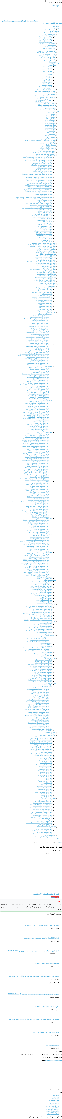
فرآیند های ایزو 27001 (46, 657)
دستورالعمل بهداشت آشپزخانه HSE (43, 673)
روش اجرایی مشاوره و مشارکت (40, 380)
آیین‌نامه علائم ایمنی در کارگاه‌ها (44, 201)
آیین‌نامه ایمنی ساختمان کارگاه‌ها (43, 175)
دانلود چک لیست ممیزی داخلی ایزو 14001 (41, 738)
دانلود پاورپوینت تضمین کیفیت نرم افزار (41, 816)
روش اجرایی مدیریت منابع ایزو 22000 (39, 558)
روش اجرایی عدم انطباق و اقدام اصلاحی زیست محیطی (34, 354)
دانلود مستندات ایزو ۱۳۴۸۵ (45, 295)
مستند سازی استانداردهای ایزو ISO (43, 95)
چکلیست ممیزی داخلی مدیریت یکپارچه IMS (40, 741)
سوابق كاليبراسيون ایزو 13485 (41, 692)
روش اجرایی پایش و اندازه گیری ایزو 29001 (37, 484)
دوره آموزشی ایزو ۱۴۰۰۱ (45, 38)
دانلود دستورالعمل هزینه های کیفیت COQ (38, 430)
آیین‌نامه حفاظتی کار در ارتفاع (44, 192)
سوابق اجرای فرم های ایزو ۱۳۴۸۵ (40, 720)
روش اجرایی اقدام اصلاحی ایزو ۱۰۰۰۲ (38, 527)
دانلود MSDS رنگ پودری (46, 772)
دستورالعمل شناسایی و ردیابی (44, 600)
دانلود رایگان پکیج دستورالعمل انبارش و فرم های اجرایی (41, 261)
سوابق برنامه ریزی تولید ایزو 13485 (39, 693)
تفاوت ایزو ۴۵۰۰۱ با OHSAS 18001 (46, 52)
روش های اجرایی (51, 312)
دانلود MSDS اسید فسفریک (45, 758)
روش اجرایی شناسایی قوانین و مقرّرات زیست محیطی (34, 358)
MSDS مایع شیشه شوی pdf (44, 237)
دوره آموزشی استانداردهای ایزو (47, 35)
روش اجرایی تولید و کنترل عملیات (40, 334)
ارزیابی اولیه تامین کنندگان (48, 146)
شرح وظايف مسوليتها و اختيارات (43, 821)
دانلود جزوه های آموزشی (49, 798)
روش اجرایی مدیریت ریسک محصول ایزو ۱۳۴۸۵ (36, 441)
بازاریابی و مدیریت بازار (49, 48)
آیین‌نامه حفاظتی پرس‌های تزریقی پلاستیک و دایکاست (38, 189)
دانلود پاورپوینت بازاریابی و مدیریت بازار (41, 815)
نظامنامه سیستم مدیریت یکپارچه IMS (42, 610)
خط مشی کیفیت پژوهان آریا (48, 29)
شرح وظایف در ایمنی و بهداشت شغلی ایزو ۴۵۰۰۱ (39, 823)
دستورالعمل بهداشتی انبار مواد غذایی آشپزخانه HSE (38, 670)
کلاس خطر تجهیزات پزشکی (48, 57)
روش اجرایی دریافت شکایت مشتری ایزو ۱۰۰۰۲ (36, 520)
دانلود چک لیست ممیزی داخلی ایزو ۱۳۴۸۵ (41, 746)
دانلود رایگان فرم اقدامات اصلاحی (46, 281)
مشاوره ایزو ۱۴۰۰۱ (47, 68)
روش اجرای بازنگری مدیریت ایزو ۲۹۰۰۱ (38, 483)
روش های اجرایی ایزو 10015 (44, 578)
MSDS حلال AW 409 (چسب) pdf (43, 231)
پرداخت (57, 840)
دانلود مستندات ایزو (53, 1100)
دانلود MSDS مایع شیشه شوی (44, 787)
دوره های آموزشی (54, 31)
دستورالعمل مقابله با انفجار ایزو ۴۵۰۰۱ (38, 395)
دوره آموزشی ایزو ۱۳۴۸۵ (45, 42)
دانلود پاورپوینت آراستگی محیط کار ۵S (42, 812)
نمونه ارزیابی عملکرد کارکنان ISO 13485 (38, 723)
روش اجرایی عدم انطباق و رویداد (40, 372)
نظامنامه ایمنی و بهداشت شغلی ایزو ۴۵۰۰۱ (40, 607)
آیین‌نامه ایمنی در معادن (46, 172)
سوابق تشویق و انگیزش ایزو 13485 (40, 696)
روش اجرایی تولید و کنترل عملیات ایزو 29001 (37, 489)
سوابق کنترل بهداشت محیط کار (40, 726)
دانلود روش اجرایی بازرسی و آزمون (39, 317)
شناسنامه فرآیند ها (51, 635)
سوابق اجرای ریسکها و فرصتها (44, 730)
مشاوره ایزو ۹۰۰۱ (47, 66)
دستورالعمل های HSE (50, 658)
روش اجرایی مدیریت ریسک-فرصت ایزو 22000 (36, 561)
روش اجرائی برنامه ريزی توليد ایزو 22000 (38, 553)
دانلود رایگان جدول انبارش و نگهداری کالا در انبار (43, 269)
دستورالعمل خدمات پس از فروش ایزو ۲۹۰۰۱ (37, 512)
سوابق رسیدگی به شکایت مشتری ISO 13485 (37, 709)
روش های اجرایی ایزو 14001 (44, 344)
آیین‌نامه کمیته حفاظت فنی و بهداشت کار (41, 205)
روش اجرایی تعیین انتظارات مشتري (39, 538)
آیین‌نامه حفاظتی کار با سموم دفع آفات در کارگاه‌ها (38, 191)
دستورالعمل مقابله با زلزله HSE (43, 661)
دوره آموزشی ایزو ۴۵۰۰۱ (45, 40)
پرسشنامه (53, 827)
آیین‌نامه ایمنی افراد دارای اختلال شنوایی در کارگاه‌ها (38, 160)
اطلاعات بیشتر (55, 897)
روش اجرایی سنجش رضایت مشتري (39, 537)
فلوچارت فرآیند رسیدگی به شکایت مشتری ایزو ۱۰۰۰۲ (34, 647)
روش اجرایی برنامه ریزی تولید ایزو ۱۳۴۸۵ (38, 464)
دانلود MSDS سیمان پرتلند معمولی (43, 767)
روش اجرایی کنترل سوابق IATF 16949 (38, 417)
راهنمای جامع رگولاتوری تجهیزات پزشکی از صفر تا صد (41, 925)
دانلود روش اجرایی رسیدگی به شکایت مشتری (37, 341)
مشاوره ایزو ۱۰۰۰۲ (47, 74)
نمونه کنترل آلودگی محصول (41, 710)
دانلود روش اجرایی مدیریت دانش (40, 315)
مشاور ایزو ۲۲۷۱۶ (51, 137)
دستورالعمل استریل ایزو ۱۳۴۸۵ (40, 475)
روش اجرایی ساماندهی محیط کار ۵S (39, 404)
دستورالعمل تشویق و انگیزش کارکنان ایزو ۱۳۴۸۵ (36, 470)
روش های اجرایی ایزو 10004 (44, 533)
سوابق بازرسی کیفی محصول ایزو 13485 (38, 704)
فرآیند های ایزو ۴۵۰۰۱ (46, 644)
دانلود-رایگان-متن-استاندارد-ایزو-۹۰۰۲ (46, 249)
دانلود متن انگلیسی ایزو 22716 (48, 254)
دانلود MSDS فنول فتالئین (45, 766)
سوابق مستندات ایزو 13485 (45, 686)
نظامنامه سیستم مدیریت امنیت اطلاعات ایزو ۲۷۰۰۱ (38, 620)
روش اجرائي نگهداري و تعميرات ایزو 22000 (37, 575)
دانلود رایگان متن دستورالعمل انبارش (46, 263)
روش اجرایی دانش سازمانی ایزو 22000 (38, 570)
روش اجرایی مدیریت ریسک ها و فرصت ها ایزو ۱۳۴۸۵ (34, 446)
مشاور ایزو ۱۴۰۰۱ (51, 115)
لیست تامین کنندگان (50, 145)
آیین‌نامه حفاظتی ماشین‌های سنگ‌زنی (42, 195)
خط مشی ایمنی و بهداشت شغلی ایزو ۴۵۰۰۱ (40, 627)
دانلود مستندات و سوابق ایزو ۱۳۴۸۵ (42, 298)
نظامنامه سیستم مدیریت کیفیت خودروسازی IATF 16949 (37, 613)
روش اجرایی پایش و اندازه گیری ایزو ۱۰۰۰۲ (37, 524)
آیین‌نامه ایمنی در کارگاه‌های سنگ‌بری (42, 171)
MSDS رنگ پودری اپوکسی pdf (44, 232)
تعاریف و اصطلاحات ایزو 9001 (48, 54)
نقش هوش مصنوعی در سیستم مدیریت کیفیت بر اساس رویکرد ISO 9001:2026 (33, 951)
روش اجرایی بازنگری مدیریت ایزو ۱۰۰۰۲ (38, 530)
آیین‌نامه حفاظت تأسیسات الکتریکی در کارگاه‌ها (39, 186)
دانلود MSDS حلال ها (46, 776)
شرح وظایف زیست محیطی (45, 824)
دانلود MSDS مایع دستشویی (45, 789)
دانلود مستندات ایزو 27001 (45, 309)
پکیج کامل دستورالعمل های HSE (43, 300)
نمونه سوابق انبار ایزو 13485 (41, 721)
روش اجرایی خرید (44, 335)
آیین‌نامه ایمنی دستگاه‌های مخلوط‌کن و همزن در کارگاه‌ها (37, 174)
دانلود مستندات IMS (47, 294)
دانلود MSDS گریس (47, 790)
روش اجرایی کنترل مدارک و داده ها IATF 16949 (36, 415)
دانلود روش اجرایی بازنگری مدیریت (39, 343)
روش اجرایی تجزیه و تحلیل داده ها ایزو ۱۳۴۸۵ (37, 457)
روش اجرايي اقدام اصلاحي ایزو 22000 (39, 557)
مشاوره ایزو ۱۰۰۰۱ (47, 72)
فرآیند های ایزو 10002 (46, 646)
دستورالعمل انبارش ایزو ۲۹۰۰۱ (40, 517)
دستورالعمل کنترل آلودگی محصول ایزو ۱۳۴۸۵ (36, 466)
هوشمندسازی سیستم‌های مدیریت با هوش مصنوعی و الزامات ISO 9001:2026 (34, 976)
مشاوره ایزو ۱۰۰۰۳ (47, 75)
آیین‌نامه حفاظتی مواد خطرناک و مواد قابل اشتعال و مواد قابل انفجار (34, 197)
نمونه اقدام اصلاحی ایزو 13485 (41, 716)
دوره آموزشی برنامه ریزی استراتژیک (46, 43)
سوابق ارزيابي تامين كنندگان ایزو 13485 (38, 707)
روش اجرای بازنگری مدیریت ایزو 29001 (38, 495)
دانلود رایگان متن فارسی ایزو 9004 (46, 251)
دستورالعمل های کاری (50, 580)
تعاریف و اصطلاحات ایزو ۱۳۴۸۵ (47, 55)
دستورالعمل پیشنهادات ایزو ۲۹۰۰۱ (40, 515)
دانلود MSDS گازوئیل (46, 795)
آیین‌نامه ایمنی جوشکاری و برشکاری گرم (41, 165)
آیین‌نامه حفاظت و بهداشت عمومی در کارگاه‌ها (40, 188)
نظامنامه (53, 604)
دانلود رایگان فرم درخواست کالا (47, 267)
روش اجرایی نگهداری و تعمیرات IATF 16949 (37, 403)
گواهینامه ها (52, 62)
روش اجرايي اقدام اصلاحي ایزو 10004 (39, 547)
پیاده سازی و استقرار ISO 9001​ (44, 98)
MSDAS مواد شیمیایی (50, 756)
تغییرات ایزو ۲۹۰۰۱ (50, 135)
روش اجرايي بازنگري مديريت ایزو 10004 (38, 550)
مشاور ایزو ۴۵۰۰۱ (51, 117)
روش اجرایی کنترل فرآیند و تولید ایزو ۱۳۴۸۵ (37, 437)
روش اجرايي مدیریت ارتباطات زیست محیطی (37, 352)
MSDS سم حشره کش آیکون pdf (43, 214)
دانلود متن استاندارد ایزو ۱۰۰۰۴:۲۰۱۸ (42, 836)
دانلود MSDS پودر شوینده (45, 781)
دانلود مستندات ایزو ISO (52, 284)
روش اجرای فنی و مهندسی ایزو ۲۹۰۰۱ (38, 500)
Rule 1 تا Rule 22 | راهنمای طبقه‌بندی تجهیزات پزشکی (41, 938)
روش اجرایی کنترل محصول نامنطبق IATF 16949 (36, 412)
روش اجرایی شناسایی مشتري (41, 535)
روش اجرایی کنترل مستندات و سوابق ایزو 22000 (36, 572)
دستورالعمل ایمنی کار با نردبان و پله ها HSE (40, 678)
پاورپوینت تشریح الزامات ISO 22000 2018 (41, 804)
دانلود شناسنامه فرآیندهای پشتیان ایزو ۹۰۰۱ (37, 641)
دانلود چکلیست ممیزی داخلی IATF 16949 (41, 743)
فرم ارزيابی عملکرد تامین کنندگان (46, 151)
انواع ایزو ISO (52, 112)
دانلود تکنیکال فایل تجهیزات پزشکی (46, 826)
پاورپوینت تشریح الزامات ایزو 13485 (42, 806)
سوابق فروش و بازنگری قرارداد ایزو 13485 (37, 701)
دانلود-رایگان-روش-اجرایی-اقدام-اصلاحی (45, 280)
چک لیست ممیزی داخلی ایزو (48, 735)
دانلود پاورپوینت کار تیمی (45, 810)
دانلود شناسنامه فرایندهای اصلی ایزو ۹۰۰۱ (37, 638)
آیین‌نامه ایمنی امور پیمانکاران (44, 162)
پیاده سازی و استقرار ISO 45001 (43, 102)
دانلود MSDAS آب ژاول (46, 763)
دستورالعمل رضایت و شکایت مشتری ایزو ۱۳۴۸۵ (36, 474)
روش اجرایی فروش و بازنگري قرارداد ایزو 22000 (36, 567)
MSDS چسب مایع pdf (46, 227)
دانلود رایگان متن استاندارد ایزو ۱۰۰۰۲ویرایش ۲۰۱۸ (42, 246)
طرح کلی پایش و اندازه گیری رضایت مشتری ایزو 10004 (34, 541)
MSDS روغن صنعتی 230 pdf (44, 220)
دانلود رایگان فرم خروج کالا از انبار (46, 264)
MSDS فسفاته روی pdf (46, 238)
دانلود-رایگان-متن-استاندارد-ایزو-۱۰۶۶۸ (45, 258)
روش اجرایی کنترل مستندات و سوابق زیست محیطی (35, 350)
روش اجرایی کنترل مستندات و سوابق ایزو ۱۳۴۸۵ (36, 452)
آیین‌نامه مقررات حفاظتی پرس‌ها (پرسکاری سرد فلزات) (37, 208)
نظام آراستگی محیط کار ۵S (45, 583)
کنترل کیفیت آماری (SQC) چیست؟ (46, 51)
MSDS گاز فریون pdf (46, 240)
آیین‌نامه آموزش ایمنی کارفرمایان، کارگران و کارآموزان (37, 157)
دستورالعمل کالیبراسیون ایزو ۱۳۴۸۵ (39, 477)
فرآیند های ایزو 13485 (46, 652)
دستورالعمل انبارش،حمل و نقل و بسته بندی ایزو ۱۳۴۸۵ (34, 478)
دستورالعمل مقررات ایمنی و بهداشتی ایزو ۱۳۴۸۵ (36, 467)
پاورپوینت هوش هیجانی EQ (45, 818)
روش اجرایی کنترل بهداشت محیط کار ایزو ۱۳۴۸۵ (36, 443)
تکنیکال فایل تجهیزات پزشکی (48, 106)
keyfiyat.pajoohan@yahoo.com (53, 1060)
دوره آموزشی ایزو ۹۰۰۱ (45, 37)
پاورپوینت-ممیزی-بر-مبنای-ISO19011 (42, 809)
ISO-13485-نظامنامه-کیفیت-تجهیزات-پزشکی (40, 617)
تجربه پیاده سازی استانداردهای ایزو (46, 109)
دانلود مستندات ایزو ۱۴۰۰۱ (45, 289)
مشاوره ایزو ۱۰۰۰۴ (47, 77)
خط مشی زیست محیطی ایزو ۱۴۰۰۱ (42, 624)
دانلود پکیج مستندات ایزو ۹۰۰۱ (44, 287)
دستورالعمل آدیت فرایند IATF (41, 421)
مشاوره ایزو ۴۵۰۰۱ (47, 69)
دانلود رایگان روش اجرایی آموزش (47, 260)
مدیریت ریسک (52, 45)
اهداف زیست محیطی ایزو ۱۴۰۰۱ (40, 349)
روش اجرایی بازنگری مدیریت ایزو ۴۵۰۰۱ (38, 390)
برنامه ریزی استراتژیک (50, 103)
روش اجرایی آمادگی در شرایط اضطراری (38, 377)
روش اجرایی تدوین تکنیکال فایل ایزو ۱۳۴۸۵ (37, 449)
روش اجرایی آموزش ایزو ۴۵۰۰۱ (40, 386)
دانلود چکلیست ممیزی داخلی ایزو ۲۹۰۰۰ (41, 753)
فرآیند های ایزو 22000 (46, 655)
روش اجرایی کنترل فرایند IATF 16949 (39, 414)
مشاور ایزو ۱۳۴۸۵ (51, 118)
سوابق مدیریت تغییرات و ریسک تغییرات (38, 706)
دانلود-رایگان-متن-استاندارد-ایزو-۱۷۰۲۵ (45, 257)
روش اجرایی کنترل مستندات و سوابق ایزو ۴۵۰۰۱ (36, 383)
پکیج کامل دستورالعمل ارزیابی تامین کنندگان (44, 152)
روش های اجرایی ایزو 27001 (44, 577)
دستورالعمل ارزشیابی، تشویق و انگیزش (41, 581)
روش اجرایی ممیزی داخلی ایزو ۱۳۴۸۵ (39, 455)
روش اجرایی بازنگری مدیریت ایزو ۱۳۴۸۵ (38, 458)
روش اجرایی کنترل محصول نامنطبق (39, 338)
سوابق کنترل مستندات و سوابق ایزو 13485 (37, 689)
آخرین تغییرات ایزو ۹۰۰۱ (45, 86)
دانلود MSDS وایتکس (46, 796)
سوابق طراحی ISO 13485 (42, 718)
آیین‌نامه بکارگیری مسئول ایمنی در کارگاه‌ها (40, 183)
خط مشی (53, 621)
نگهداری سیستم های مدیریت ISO (47, 105)
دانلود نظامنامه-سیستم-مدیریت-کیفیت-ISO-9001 (39, 606)
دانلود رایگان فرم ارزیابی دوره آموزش (45, 277)
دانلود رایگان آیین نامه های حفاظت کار (45, 155)
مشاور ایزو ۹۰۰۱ (51, 114)
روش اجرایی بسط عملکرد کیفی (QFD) (38, 401)
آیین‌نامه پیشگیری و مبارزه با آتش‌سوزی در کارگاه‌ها (38, 185)
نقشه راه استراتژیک (50, 732)
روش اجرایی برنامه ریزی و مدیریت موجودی (37, 332)
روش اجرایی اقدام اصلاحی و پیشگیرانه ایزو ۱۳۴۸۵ (35, 460)
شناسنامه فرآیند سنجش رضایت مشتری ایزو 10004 (35, 544)
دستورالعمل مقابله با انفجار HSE (43, 663)
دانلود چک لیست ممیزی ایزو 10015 (43, 755)
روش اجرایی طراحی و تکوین (41, 321)
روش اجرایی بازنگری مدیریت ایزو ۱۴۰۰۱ (38, 364)
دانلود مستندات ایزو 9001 (45, 307)
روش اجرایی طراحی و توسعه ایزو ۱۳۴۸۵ (38, 450)
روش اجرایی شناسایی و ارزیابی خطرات (38, 369)
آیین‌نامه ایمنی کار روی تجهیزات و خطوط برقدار (39, 180)
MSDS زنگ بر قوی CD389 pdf (44, 235)
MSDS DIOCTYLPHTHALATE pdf (42, 217)
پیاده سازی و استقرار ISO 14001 (43, 100)
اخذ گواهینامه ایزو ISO (53, 1114)
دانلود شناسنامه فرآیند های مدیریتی (39, 640)
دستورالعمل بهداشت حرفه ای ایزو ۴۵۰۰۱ (38, 398)
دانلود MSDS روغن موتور (45, 773)
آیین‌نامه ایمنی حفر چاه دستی (44, 166)
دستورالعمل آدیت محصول (42, 423)
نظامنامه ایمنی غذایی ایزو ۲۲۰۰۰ (43, 615)
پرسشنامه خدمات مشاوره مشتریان (46, 89)
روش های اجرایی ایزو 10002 (44, 518)
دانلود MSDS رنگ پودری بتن (45, 775)
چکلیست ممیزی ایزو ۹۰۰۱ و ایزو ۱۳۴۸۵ (41, 747)
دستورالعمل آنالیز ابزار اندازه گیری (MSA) (38, 424)
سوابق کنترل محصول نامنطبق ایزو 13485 (38, 700)
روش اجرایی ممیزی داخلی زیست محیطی (38, 363)
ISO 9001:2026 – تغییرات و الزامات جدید (46, 1032)
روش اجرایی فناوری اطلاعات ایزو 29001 (38, 497)
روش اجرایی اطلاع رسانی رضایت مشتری (38, 546)
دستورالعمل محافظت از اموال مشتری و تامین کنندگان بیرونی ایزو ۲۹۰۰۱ (29, 501)
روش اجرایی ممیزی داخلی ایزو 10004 (39, 549)
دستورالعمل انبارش (47, 597)
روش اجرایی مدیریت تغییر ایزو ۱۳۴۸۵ (39, 444)
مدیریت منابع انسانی (50, 108)
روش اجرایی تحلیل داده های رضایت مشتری (37, 540)
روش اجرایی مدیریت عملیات (41, 370)
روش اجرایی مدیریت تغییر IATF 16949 (38, 410)
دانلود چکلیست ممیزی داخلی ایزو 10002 (41, 749)
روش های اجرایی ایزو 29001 (44, 481)
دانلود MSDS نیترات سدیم (45, 784)
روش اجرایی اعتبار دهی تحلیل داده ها (39, 543)
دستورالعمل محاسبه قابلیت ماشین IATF (38, 429)
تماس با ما (56, 7)
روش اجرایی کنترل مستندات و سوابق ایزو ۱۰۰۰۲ (36, 523)
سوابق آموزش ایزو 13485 (42, 703)
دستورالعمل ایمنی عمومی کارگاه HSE (42, 681)
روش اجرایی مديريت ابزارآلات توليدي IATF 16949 (36, 409)
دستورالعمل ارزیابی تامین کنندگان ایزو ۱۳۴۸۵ (37, 480)
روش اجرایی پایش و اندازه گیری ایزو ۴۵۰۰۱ (37, 387)
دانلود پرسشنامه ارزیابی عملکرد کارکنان (41, 830)
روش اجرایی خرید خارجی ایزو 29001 (39, 487)
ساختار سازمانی (51, 820)
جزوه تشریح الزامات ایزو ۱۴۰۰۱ (43, 801)
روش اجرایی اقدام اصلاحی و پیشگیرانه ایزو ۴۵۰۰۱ (35, 374)
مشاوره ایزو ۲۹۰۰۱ (47, 78)
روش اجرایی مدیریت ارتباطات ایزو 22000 (38, 569)
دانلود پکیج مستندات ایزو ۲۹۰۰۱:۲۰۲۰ (42, 292)
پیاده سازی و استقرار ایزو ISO (48, 97)
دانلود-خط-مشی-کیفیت (46, 623)
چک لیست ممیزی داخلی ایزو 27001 (43, 744)
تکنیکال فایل (55, 1107)
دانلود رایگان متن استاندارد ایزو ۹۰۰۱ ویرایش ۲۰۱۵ (42, 243)
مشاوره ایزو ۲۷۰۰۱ (47, 83)
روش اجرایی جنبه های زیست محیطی (39, 361)
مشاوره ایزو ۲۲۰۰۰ (47, 85)
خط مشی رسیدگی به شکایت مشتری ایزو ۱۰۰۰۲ (39, 630)
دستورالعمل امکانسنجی (42, 420)
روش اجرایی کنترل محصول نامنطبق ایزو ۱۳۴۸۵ (36, 454)
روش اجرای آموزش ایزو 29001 (40, 494)
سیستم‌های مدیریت (52, 1045)
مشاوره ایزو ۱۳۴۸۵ (47, 71)
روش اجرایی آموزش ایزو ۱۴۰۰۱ (40, 347)
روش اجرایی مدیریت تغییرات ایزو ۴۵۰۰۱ (38, 381)
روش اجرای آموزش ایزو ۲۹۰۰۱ (40, 498)
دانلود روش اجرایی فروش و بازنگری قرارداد (37, 337)
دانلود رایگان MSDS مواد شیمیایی (47, 211)
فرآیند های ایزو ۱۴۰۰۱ (46, 643)
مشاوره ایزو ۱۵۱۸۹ (47, 80)
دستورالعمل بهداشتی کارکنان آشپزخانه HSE (40, 667)
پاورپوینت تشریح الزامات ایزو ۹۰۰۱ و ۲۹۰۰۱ (40, 807)
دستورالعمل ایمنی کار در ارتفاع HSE (42, 677)
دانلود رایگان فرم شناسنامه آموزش (46, 272)
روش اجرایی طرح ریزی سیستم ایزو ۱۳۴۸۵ (37, 463)
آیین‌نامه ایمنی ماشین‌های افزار (44, 182)
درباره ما (56, 28)
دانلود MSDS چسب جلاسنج (45, 780)
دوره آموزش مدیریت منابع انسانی (47, 46)
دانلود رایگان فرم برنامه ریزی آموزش (46, 275)
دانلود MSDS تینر (47, 778)
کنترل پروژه (52, 49)
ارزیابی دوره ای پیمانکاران (49, 149)
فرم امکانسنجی (51, 733)
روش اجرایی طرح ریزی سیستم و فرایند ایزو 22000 (35, 564)
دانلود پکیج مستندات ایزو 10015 (44, 311)
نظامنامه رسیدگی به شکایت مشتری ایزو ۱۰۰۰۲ (39, 612)
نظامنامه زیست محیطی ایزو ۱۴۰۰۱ (42, 609)
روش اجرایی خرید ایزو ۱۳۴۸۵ (41, 447)
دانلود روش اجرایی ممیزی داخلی (40, 323)
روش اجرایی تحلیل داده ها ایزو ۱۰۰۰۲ (39, 526)
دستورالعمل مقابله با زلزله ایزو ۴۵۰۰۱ (39, 394)
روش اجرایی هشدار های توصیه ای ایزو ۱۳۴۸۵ (37, 435)
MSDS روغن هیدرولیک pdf (45, 212)
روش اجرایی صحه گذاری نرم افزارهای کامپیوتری (36, 438)
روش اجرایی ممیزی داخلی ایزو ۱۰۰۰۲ (39, 529)
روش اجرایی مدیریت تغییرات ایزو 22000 (38, 573)
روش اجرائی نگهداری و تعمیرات (40, 331)
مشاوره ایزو (52, 65)
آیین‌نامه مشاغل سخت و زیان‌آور (43, 206)
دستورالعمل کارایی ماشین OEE (40, 427)
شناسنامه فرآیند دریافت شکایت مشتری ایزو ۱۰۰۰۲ (35, 649)
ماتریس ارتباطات (51, 142)
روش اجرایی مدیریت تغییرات (41, 324)
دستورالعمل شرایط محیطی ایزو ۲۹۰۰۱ (38, 507)
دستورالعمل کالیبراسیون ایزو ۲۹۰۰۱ (39, 503)
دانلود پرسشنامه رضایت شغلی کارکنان (42, 833)
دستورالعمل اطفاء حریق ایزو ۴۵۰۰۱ (39, 397)
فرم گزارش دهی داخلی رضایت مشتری (45, 154)
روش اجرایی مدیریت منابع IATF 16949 (38, 407)
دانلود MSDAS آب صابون (45, 760)
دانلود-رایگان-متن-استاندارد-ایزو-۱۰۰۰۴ (45, 247)
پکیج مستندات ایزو (51, 286)
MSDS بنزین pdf (47, 221)
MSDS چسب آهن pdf (46, 229)
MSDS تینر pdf (48, 223)
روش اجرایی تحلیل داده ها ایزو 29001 (39, 492)
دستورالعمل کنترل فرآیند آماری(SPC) (39, 426)
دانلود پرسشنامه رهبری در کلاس (43, 832)
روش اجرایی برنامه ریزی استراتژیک (39, 329)
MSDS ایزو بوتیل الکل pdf (45, 224)
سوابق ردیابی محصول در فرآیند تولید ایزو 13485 (36, 715)
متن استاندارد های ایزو (50, 835)
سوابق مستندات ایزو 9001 (45, 684)
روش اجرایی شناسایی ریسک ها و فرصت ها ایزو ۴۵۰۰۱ (34, 384)
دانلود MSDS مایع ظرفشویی (44, 786)
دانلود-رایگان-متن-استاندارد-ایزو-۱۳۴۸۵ (45, 255)
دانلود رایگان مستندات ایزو (52, 138)
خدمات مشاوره (54, 63)
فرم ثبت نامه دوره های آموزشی (47, 32)
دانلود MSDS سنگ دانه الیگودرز (44, 770)
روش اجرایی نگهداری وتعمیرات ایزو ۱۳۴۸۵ (37, 434)
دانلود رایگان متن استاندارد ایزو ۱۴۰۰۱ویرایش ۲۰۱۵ (42, 244)
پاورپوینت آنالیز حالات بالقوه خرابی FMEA (41, 813)
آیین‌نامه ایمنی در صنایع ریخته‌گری (43, 169)
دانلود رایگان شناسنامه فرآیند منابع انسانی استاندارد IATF (40, 140)
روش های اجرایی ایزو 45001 (44, 366)
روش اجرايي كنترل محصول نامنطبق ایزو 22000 (36, 555)
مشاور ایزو (56, 111)
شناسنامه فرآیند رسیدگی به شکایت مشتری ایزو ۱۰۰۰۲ (34, 650)
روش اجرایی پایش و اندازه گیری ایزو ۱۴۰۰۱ (37, 360)
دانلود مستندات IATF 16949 (44, 301)
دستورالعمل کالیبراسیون (45, 601)
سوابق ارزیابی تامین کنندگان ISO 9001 (42, 729)
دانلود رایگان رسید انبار (50, 271)
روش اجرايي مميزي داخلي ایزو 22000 (39, 566)
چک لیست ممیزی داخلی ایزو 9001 (43, 736)
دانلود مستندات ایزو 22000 (45, 303)
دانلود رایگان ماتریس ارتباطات (47, 283)
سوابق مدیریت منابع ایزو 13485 (41, 687)
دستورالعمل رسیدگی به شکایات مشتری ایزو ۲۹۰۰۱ (35, 510)
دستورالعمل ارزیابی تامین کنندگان (47, 143)
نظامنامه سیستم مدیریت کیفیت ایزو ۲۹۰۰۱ (40, 618)
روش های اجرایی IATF (46, 400)
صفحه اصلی (55, 5)
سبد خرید (56, 838)
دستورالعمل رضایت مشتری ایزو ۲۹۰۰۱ (38, 509)
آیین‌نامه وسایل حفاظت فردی (44, 209)
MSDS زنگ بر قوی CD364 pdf (44, 234)
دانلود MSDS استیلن (47, 761)
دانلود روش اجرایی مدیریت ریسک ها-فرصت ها (36, 318)
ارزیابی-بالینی (52, 58)
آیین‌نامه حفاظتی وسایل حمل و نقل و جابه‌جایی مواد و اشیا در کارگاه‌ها (33, 198)
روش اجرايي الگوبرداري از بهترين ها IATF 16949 (36, 418)
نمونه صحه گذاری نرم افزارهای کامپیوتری (38, 713)
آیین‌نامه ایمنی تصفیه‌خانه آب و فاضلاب (42, 158)
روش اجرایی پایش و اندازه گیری (40, 320)
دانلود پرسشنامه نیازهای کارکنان (43, 829)
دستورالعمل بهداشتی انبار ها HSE (43, 669)
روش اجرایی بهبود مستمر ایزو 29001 (39, 486)
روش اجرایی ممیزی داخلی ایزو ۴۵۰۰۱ (39, 389)
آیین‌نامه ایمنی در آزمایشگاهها (44, 168)
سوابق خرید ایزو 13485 (43, 698)
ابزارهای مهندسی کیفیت (49, 60)
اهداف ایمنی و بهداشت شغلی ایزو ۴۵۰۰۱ (38, 392)
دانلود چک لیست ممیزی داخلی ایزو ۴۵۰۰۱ (41, 740)
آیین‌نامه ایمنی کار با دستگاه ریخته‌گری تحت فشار (39, 178)
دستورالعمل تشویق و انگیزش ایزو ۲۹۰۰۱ (38, 514)
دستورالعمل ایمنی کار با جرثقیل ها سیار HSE (40, 680)
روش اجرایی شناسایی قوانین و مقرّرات (38, 367)
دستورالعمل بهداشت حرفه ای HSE (43, 672)
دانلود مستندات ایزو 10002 (45, 304)
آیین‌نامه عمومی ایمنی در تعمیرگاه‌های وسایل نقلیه (39, 203)
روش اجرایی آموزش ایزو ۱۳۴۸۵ (40, 461)
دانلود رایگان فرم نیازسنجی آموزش (46, 274)
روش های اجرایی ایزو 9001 (45, 314)
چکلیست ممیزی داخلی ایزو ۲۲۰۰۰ (43, 752)
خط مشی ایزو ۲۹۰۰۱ (46, 633)
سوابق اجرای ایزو (51, 683)
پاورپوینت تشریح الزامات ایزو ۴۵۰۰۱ (42, 803)
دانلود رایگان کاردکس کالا (49, 266)
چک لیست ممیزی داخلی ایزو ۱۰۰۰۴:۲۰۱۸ (41, 750)
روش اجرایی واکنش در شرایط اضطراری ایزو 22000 (35, 563)
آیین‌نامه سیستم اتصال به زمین (44, 200)
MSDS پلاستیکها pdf (46, 218)
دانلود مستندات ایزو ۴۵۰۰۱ (45, 291)
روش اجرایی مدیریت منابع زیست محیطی (38, 357)
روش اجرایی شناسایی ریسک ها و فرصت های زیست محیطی (33, 355)
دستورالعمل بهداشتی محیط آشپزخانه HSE (41, 666)
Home (60, 842)
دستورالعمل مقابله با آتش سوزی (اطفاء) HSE (40, 664)
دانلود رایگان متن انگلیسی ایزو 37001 (46, 252)
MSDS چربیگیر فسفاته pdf (45, 226)
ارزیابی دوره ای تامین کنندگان (48, 148)
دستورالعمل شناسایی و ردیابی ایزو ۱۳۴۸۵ (38, 469)
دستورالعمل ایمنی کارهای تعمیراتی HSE (41, 675)
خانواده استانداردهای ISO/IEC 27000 (47, 963)
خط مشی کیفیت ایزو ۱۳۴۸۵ (44, 632)
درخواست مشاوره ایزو (49, 88)
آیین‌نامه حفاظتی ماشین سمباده (43, 194)
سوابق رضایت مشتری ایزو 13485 (40, 690)
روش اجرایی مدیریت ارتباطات (41, 378)
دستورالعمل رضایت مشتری (44, 603)
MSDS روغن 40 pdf (47, 241)
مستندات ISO (52, 94)
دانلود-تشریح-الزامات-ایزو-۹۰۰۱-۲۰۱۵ (42, 800)
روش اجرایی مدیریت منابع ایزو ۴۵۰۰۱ (39, 375)
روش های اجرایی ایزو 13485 (44, 432)
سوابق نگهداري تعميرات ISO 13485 (39, 724)
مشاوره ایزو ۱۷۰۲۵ (47, 82)
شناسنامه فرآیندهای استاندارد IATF (43, 653)
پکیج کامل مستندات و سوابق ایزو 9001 (42, 297)
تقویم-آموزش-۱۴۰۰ (50, 34)
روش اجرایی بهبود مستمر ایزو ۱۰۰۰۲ (39, 532)
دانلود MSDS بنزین (47, 783)
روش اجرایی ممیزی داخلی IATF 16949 (38, 406)
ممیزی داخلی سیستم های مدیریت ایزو (45, 91)
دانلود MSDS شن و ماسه (45, 769)
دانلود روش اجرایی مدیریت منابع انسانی (38, 326)
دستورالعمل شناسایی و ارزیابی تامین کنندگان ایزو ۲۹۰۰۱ (34, 506)
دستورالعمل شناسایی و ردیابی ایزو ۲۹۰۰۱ (38, 504)
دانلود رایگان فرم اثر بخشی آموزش (46, 278)
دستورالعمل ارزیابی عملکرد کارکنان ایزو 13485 (36, 472)
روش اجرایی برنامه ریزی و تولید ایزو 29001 (37, 490)
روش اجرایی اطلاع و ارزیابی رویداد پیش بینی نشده (35, 440)
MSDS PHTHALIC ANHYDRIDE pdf (42, 215)
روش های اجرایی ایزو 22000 (44, 552)
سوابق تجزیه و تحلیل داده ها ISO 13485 (38, 727)
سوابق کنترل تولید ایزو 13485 (41, 695)
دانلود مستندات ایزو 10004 (45, 306)
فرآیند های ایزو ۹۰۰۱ (46, 637)
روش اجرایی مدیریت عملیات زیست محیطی (37, 346)
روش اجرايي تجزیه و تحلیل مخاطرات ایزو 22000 (36, 560)
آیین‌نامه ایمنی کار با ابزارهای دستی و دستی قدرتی (39, 177)
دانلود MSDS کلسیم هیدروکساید (43, 764)
